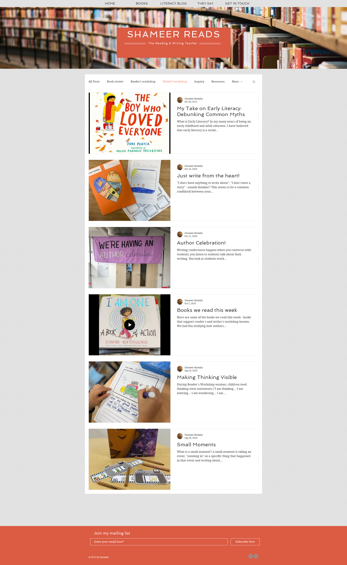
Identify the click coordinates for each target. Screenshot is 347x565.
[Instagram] (250, 556)
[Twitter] (256, 556)
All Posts (94, 81)
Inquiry (199, 81)
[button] (254, 82)
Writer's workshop (175, 81)
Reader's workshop (143, 81)
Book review (115, 81)
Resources (218, 81)
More (235, 81)
